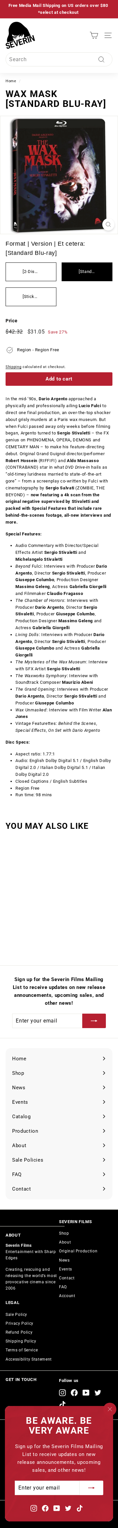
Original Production (78, 1251)
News (64, 1260)
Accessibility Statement (29, 1359)
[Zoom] (108, 224)
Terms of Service (22, 1350)
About (65, 1242)
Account (67, 1296)
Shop (64, 1233)
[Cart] (94, 35)
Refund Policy (19, 1332)
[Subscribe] (91, 1488)
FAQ (63, 1287)
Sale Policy (16, 1314)
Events (65, 1269)
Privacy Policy (19, 1323)
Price (11, 320)
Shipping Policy (21, 1341)
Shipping (13, 367)
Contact (67, 1278)
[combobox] (59, 59)
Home (11, 81)
